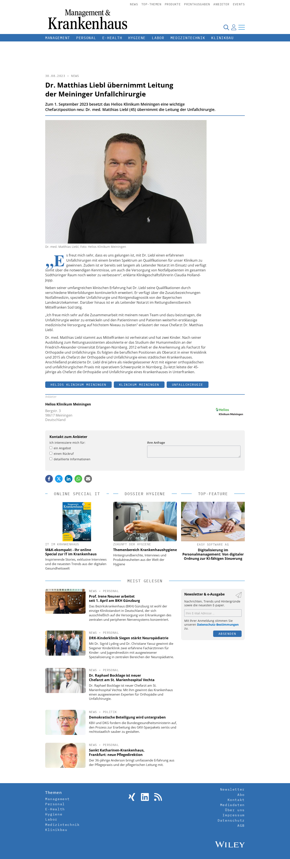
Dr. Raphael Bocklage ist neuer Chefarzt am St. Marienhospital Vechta (122, 677)
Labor (158, 37)
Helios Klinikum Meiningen (78, 385)
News (134, 4)
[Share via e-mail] (88, 479)
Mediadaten (232, 805)
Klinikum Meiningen (139, 385)
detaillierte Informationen (72, 459)
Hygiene (137, 37)
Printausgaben (197, 4)
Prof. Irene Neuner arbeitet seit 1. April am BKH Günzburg (114, 598)
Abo (241, 794)
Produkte (173, 4)
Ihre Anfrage (156, 443)
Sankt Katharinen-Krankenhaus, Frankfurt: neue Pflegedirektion (117, 752)
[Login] (233, 27)
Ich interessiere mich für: (67, 443)
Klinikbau (222, 37)
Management (57, 37)
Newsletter (232, 789)
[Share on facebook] (49, 479)
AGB (241, 825)
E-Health (112, 37)
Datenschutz (231, 820)
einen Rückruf (64, 454)
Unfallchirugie (187, 385)
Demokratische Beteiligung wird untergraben (127, 717)
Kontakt (236, 800)
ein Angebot (62, 448)
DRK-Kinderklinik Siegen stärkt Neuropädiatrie (128, 638)
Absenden (227, 634)
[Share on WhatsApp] (78, 479)
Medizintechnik (187, 37)
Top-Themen (151, 4)
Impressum (233, 815)
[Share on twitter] (59, 479)
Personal (86, 37)
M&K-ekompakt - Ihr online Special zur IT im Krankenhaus (71, 551)
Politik (110, 712)
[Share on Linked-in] (68, 479)
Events (239, 4)
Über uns (235, 810)
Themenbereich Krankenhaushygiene (145, 549)
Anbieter (221, 4)
